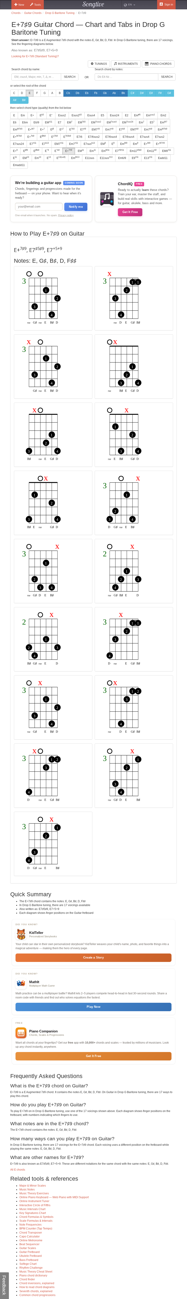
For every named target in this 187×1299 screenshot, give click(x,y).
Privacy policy (66, 215)
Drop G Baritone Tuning (60, 13)
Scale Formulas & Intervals (35, 1220)
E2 (126, 115)
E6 (14, 122)
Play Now (93, 1006)
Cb (68, 93)
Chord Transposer (30, 1232)
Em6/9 (122, 158)
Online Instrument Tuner (34, 1201)
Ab (114, 93)
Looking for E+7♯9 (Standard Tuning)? (35, 56)
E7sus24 (18, 143)
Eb (86, 93)
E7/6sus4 (111, 136)
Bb (123, 93)
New (21, 4)
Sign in (168, 4)
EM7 (96, 129)
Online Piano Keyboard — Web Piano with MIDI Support (54, 1197)
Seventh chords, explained (35, 1291)
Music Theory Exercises (34, 1193)
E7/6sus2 (94, 136)
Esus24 (114, 115)
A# (14, 100)
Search (69, 76)
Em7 (109, 129)
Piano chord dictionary (33, 1275)
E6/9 (36, 122)
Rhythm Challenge (31, 1267)
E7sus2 (159, 136)
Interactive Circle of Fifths (34, 1205)
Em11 (135, 151)
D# (142, 93)
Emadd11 (19, 165)
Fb (95, 93)
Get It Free (130, 212)
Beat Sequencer (29, 1244)
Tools (37, 4)
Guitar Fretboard (29, 1252)
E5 (102, 115)
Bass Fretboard (28, 1260)
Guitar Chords (33, 13)
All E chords (17, 1169)
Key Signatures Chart (32, 1213)
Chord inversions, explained (36, 1283)
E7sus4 (144, 136)
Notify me (76, 206)
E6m (25, 122)
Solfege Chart (27, 1263)
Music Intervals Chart (32, 1209)
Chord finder (27, 1279)
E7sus (89, 143)
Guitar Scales (27, 1248)
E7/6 (79, 136)
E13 (148, 158)
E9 (135, 158)
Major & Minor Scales (32, 1185)
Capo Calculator (29, 1236)
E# (151, 93)
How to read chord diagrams (37, 1287)
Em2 (163, 115)
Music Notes (27, 1189)
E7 (59, 122)
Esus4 (91, 115)
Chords (16, 13)
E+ (32, 115)
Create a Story (93, 957)
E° (50, 115)
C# (132, 93)
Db (77, 93)
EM (48, 122)
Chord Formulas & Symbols (36, 1216)
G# (169, 93)
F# (160, 93)
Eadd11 (163, 158)
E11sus (89, 158)
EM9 (166, 151)
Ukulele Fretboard (30, 1255)
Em (23, 115)
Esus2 (62, 115)
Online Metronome (30, 1240)
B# (24, 100)
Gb (105, 93)
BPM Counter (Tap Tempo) (35, 1228)
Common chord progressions (37, 1295)
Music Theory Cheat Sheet (35, 1271)
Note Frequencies (30, 1224)
